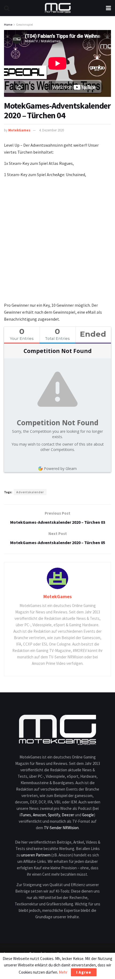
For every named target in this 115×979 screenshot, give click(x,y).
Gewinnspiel (24, 24)
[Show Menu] (108, 8)
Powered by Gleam (60, 468)
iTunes (25, 814)
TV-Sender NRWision (61, 827)
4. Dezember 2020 (51, 130)
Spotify (54, 814)
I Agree (83, 972)
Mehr (63, 972)
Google (88, 814)
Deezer (68, 814)
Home (8, 24)
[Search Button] (6, 8)
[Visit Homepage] (57, 8)
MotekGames (19, 130)
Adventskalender (30, 492)
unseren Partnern (36, 854)
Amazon (39, 814)
